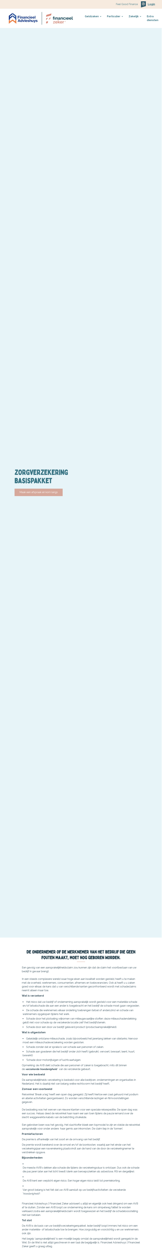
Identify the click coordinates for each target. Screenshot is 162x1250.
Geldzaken (92, 16)
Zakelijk (134, 16)
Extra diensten (152, 18)
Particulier (113, 16)
